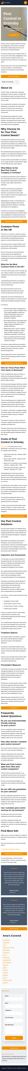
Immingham (11, 849)
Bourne (5, 977)
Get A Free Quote (14, 928)
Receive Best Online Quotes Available (14, 516)
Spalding (5, 975)
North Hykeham (7, 962)
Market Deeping (7, 980)
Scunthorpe (6, 952)
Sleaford (5, 970)
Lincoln (5, 955)
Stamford (5, 982)
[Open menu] (25, 2)
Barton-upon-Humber (8, 947)
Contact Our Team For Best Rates (14, 221)
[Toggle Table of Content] (16, 82)
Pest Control (4, 446)
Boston (5, 967)
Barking (17, 849)
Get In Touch (14, 1048)
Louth (4, 945)
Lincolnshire (6, 957)
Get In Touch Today (14, 76)
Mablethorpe (6, 950)
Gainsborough (7, 960)
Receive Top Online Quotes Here (14, 363)
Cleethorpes (4, 849)
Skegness (5, 965)
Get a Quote (13, 35)
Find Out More (14, 708)
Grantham (5, 972)
